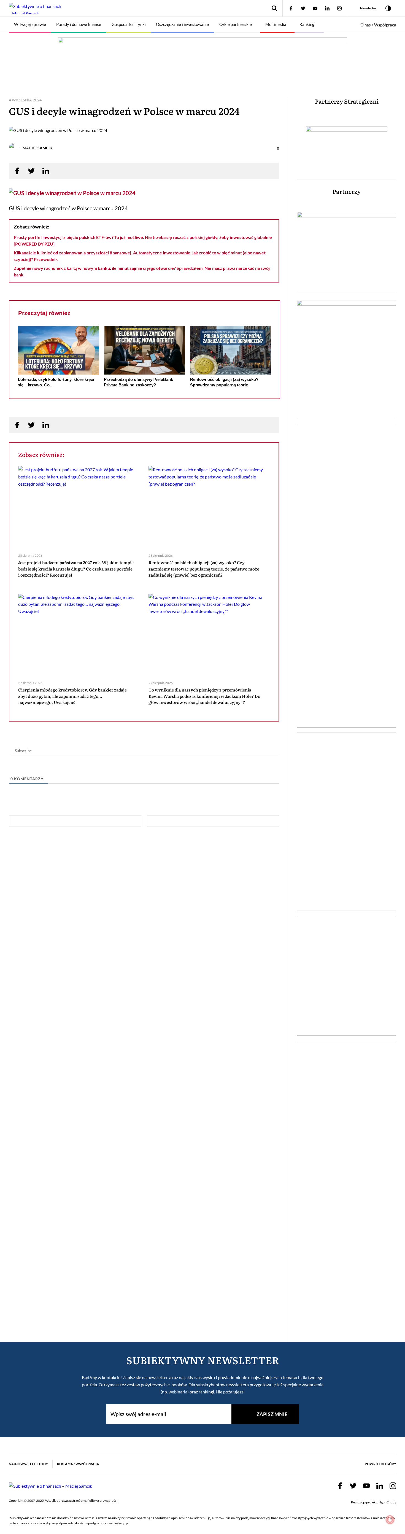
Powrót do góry (380, 1464)
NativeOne (144, 395)
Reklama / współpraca (78, 1464)
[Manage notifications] (390, 1519)
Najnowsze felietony (28, 1464)
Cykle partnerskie (235, 24)
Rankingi (307, 24)
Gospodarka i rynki (129, 24)
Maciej (37, 148)
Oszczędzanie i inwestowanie (182, 24)
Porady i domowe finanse (78, 24)
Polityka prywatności (102, 1500)
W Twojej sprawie (30, 24)
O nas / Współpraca (378, 24)
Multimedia (275, 24)
